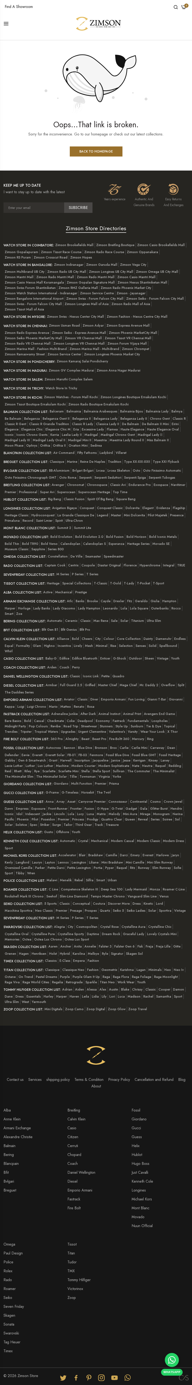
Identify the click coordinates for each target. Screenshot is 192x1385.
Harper (10, 608)
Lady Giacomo (64, 608)
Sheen (149, 658)
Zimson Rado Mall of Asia (130, 304)
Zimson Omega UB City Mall (157, 271)
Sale (114, 620)
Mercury (138, 738)
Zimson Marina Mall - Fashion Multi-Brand (36, 348)
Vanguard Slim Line (142, 896)
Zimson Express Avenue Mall (128, 325)
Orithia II (59, 445)
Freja (149, 946)
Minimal (101, 645)
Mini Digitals (53, 1009)
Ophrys (31, 445)
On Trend (25, 976)
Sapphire (38, 549)
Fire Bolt (74, 1208)
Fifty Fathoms (87, 452)
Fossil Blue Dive (117, 755)
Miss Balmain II (158, 440)
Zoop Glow (117, 1009)
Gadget (131, 808)
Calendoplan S (94, 543)
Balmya (176, 411)
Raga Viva (12, 982)
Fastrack (119, 720)
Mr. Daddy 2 (149, 685)
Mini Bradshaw (112, 862)
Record (27, 520)
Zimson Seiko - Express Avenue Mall (79, 332)
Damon (178, 989)
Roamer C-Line (174, 889)
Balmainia (73, 411)
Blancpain (11, 1163)
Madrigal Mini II (79, 440)
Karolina (79, 953)
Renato (79, 706)
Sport (9, 848)
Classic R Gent (15, 424)
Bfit (6, 1172)
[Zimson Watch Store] (98, 23)
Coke (71, 720)
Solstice (21, 824)
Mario (53, 706)
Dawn (9, 808)
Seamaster (93, 556)
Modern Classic (148, 840)
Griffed (90, 685)
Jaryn (175, 855)
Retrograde (74, 982)
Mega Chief (128, 685)
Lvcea (100, 470)
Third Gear (83, 824)
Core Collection (129, 638)
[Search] (176, 7)
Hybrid (65, 953)
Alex (103, 989)
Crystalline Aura (133, 926)
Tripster (26, 731)
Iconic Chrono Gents (32, 434)
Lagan (141, 969)
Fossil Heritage (170, 755)
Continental (138, 801)
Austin (113, 989)
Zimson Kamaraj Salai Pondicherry (82, 361)
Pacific (9, 819)
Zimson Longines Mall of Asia (87, 304)
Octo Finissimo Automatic (162, 470)
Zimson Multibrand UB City (24, 271)
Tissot (72, 1244)
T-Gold (115, 583)
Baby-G (51, 658)
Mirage (145, 814)
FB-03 (82, 755)
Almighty (72, 738)
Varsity (133, 731)
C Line (53, 889)
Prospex (91, 910)
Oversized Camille (18, 867)
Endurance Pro (140, 484)
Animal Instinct (109, 713)
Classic (85, 620)
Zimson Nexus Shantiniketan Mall (142, 282)
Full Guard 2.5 (71, 685)
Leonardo (110, 608)
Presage (76, 910)
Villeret (121, 452)
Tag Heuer (12, 1342)
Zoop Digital (95, 1009)
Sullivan (119, 771)
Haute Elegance (132, 429)
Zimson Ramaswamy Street (25, 354)
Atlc (70, 601)
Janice (115, 760)
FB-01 (71, 755)
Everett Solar (55, 755)
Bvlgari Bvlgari (82, 470)
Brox (113, 747)
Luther (30, 765)
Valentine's (117, 731)
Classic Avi (118, 484)
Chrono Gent (160, 418)
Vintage (162, 658)
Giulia (155, 601)
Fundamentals (138, 720)
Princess (78, 819)
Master (116, 515)
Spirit (59, 520)
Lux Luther (45, 765)
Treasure (112, 824)
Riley (27, 771)
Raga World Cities (35, 982)
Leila (85, 996)
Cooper (164, 989)
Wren (31, 873)
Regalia (57, 982)
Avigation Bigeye (64, 508)
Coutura (99, 903)
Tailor (68, 824)
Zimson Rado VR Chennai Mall (28, 343)
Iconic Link (91, 676)
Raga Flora (121, 976)
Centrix (73, 565)
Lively (78, 645)
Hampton (169, 601)
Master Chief (107, 685)
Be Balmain (13, 418)
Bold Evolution (61, 536)
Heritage (53, 583)
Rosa (90, 706)
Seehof (51, 896)
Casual (39, 720)
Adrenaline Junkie (64, 713)
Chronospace (97, 484)
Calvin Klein (76, 1119)
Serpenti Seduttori (107, 477)
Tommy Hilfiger (79, 1280)
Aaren (53, 946)
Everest (148, 855)
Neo (167, 969)
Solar (124, 620)
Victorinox (75, 1288)
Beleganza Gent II (56, 418)
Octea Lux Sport (77, 939)
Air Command (63, 452)
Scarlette (48, 771)
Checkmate (55, 720)
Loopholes (159, 720)
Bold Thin (12, 543)
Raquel (160, 765)
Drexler (118, 601)
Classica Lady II (107, 424)
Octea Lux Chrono (48, 939)
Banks (80, 601)
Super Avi (47, 492)
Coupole (88, 565)
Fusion (89, 808)
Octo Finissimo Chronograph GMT (30, 477)
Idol (19, 814)
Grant (53, 760)
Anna (50, 801)
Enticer (105, 658)
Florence (130, 565)
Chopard (74, 1154)
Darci (124, 855)
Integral (168, 565)
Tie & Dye (153, 726)
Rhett (18, 771)
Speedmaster (114, 556)
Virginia (104, 776)
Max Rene (100, 620)
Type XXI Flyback (166, 461)
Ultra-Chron (74, 520)
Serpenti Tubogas (162, 477)
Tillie (73, 776)
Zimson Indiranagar (68, 264)
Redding (175, 765)
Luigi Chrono (36, 706)
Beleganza (32, 418)
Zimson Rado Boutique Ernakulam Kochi (98, 404)
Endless (180, 638)
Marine (72, 461)
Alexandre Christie (18, 1137)
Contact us (15, 1079)
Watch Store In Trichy (61, 388)
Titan (71, 1253)
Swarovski (11, 1333)
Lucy (80, 814)
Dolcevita (133, 508)
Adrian (67, 989)
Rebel (78, 880)
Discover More (119, 903)
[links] (64, 1377)
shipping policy (58, 1079)
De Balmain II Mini (155, 424)
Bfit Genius (69, 629)
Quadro (118, 676)
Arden (52, 667)
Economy (103, 720)
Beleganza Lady (106, 418)
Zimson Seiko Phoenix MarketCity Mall (33, 338)
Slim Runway (161, 867)
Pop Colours (38, 726)
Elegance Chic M (57, 429)
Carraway (157, 747)
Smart (9, 613)
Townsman (88, 776)
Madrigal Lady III (17, 440)
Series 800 (56, 549)
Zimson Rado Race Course (104, 252)
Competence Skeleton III (79, 889)
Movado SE (161, 543)
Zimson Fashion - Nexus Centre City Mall (137, 316)
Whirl (9, 651)
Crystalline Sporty (71, 934)
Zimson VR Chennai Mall (83, 338)
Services (35, 1079)
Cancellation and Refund (154, 1079)
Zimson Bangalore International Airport (34, 298)
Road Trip (70, 726)
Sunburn (137, 726)
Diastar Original (109, 565)
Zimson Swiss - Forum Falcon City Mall (94, 298)
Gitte (177, 946)
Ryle (105, 953)
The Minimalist (163, 771)
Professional (28, 492)
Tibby (20, 873)
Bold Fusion (115, 536)
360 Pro (57, 738)
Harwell (66, 760)
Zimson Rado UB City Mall (66, 271)
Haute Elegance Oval (163, 429)
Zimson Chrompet (135, 348)
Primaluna (12, 520)
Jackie (47, 814)
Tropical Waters (46, 731)
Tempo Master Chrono (108, 896)
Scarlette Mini (68, 771)
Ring (150, 738)
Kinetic (148, 903)
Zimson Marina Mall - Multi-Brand (94, 348)
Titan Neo (107, 982)
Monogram (161, 814)
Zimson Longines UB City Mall (111, 271)
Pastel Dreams (46, 976)
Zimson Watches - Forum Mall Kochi (71, 397)
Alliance (63, 638)
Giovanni (175, 699)
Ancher (65, 946)
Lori (112, 996)
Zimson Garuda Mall (101, 264)
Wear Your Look (152, 731)
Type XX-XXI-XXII (137, 461)
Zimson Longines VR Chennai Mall (79, 343)
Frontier (76, 808)
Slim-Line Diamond (74, 896)
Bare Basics (13, 720)
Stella (85, 771)
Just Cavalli (140, 1172)
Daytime (93, 934)
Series (155, 819)
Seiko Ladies (136, 910)
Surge (56, 824)
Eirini (175, 424)
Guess (137, 1137)
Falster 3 (105, 946)
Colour (108, 638)
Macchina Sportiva (18, 910)
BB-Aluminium (59, 470)
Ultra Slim (154, 620)
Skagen (9, 1315)
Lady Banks (41, 608)
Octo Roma (67, 477)
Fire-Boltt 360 (119, 738)
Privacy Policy (119, 1079)
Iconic (9, 434)
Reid (8, 771)
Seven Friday (14, 1306)
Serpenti (85, 477)
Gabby (10, 760)
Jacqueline (100, 760)
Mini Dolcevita (134, 515)
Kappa (10, 706)
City (98, 638)
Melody (114, 814)
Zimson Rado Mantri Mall (55, 277)
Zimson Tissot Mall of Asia (24, 309)
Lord (159, 903)
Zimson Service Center (64, 354)
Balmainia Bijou (131, 411)
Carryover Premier (92, 801)
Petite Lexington (79, 867)
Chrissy (137, 989)
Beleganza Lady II (133, 418)
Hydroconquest (43, 515)
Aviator (69, 699)
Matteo (65, 706)
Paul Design (13, 1253)
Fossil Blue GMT (144, 755)
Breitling (73, 1110)
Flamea (112, 429)
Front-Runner (57, 808)
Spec (33, 824)
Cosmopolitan (86, 926)
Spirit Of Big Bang (100, 499)
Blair (82, 855)
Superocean (66, 492)
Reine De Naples (92, 461)
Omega (9, 1244)
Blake (125, 989)
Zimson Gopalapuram (21, 252)
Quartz (105, 910)
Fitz (129, 601)
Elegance (11, 429)
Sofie (177, 867)
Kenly (9, 862)
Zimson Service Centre (97, 293)
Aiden (79, 989)
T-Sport (158, 583)
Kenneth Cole (142, 1181)
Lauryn (37, 862)
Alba (7, 1110)
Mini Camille (135, 862)
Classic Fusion (74, 499)
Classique (57, 461)
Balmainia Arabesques (100, 411)
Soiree (167, 819)
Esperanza (116, 543)
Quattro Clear (111, 819)
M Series (62, 574)
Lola (124, 608)
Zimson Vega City (133, 264)
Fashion (93, 960)
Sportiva (165, 910)
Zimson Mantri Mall (19, 277)
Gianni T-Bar (156, 699)
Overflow (168, 685)
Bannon (69, 747)
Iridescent (32, 814)
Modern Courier (83, 765)
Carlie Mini (139, 747)
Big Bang (54, 499)
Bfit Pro (85, 629)
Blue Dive (85, 747)
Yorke (117, 776)
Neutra (147, 765)
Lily (104, 996)
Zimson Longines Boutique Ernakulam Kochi (133, 397)
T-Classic (100, 583)
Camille (111, 855)
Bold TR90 (30, 543)
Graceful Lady (133, 934)
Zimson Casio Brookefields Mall (161, 245)
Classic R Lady (82, 424)
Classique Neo (73, 969)
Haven (74, 996)
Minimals (155, 969)
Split (181, 685)
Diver (94, 699)
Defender (12, 755)
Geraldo (141, 601)
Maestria (100, 440)
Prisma (114, 783)
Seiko (8, 1297)
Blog (181, 1079)
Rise (113, 645)
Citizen (72, 1137)
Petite (105, 676)
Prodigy (92, 819)
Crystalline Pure (43, 934)
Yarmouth (39, 1001)
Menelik (66, 880)
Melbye (93, 953)
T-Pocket (143, 583)
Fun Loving (136, 699)
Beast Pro (99, 738)
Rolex (8, 1271)
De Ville (76, 556)
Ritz (132, 867)
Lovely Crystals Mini (162, 934)
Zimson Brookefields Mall (74, 245)
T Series (92, 574)
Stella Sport (101, 771)
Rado (8, 1280)
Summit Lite (82, 527)
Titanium (137, 620)
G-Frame (52, 792)
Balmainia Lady (157, 411)
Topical (169, 726)
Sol (177, 819)
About (96, 1086)
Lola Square (139, 608)
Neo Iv (179, 969)
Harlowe (162, 855)
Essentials (33, 996)
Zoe (19, 613)
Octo (136, 470)
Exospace (161, 484)
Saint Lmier (44, 520)
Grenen (10, 953)
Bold (75, 638)
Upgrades (68, 731)
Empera (79, 960)
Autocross (53, 747)
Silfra (89, 880)
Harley (48, 996)
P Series (78, 574)
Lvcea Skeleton (118, 470)
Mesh (89, 645)
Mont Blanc (140, 1208)
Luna (90, 814)
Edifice (64, 658)
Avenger (58, 484)
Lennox (63, 862)
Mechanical (63, 592)
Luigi (20, 706)
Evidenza (163, 508)
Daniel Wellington (81, 1172)
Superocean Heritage (94, 492)
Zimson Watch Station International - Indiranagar (41, 293)
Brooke (92, 601)
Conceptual (81, 903)
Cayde (106, 601)
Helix (136, 1145)
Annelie (90, 946)
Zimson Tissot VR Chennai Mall (128, 338)
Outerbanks (160, 608)
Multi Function (81, 783)
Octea (26, 939)
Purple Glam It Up (86, 976)
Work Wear (126, 982)
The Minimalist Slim (19, 776)
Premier (10, 492)
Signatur (117, 953)
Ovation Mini (78, 445)
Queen (130, 819)
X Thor (172, 731)
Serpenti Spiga (135, 477)
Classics (51, 960)
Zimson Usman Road (64, 325)
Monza (155, 889)
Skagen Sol (134, 953)
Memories (12, 939)
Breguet (10, 1190)
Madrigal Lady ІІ (150, 434)
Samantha (163, 996)
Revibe (56, 726)
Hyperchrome (150, 565)
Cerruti (72, 1145)
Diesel (72, 1181)
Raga (106, 976)
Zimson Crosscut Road (50, 257)
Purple (65, 976)
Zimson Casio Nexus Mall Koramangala (34, 282)
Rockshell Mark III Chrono (24, 896)
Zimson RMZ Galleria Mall (78, 287)
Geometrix (109, 969)
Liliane (94, 862)
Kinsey (153, 760)
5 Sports (50, 903)
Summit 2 (64, 527)
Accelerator (67, 855)
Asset (71, 801)
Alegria (59, 926)
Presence (177, 515)
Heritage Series (138, 543)
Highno (49, 645)
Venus (164, 896)
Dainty (148, 638)
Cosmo (155, 801)
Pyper (109, 867)
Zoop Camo (74, 1009)
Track (99, 824)
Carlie (124, 747)
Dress (137, 903)
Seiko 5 (118, 910)
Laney (165, 760)
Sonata (9, 1324)
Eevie (26, 755)
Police (8, 1262)
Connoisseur (117, 801)
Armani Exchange (17, 1128)
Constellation (58, 556)
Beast (85, 738)
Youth (175, 658)
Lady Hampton (89, 608)
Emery (135, 855)
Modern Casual (122, 840)
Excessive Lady (93, 429)
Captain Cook (54, 565)
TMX (71, 1271)
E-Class (64, 960)
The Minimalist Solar (51, 776)
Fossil (136, 1110)
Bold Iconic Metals (163, 536)
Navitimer (178, 484)
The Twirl (104, 792)
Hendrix (176, 808)
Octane (10, 976)
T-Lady (129, 583)
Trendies (11, 731)
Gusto (48, 832)
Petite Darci (56, 867)
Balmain (9, 1145)
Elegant (148, 508)
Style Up (121, 726)
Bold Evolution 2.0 (89, 536)
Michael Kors (142, 1199)
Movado (138, 1217)
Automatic (54, 620)
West (25, 1001)
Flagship (179, 508)
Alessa (92, 989)
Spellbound (168, 645)
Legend (102, 515)
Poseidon (48, 819)
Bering (9, 1154)
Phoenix (23, 819)
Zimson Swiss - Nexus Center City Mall (75, 316)
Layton (50, 862)
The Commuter (138, 771)
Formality (23, 645)
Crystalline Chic (159, 926)
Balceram (57, 411)
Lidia (95, 996)
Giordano (61, 783)
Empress (22, 808)
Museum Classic (17, 549)
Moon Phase (14, 445)
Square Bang (125, 499)
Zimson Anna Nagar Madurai (118, 370)
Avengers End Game (159, 713)
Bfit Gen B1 (50, 629)
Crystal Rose (109, 926)
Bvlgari (9, 1181)
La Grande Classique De (75, 515)
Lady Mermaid (136, 889)
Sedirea (96, 445)
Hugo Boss (140, 1163)
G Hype (103, 808)
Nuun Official (142, 1225)
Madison (134, 996)
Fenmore (96, 755)
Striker (44, 824)
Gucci (136, 1128)
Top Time (120, 492)
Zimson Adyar (93, 325)
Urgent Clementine (92, 731)
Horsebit (87, 792)
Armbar (51, 685)
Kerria (54, 434)
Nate (135, 765)
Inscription (82, 760)
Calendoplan (70, 543)
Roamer (10, 1288)
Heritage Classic (17, 515)
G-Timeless (70, 792)
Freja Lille (163, 946)
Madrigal (91, 434)
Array (60, 801)
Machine (62, 765)
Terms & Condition (88, 1079)
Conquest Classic (110, 508)
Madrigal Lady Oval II (49, 440)
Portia (98, 867)
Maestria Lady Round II (127, 440)
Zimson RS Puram (18, 257)
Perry (76, 667)
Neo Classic (44, 910)
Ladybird (106, 452)
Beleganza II (81, 418)
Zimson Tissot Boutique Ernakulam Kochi (35, 404)
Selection (126, 645)
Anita (78, 946)
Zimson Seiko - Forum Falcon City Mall (155, 298)
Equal (9, 645)
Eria (76, 429)
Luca (121, 996)
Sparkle (91, 982)
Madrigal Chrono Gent (118, 434)
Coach (64, 667)
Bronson (101, 747)
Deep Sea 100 (111, 889)
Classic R (179, 418)
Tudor (72, 1262)
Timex (8, 1351)
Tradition (114, 461)
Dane (9, 996)
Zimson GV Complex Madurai (71, 370)
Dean (171, 747)
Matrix (101, 814)
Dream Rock (111, 934)
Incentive (64, 645)
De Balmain (130, 424)
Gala (143, 808)
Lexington (79, 862)
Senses (141, 645)
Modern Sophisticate (113, 765)
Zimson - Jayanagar (131, 293)
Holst (53, 953)
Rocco (176, 608)
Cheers (87, 638)
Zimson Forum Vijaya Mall (127, 343)
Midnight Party (15, 726)
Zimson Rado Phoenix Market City (126, 287)
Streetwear (89, 726)
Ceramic (71, 620)
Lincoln (59, 814)
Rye (37, 771)
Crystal (83, 840)
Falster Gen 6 (124, 946)
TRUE (181, 565)
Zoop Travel (137, 1009)
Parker (40, 867)
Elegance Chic (32, 429)
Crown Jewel (173, 801)
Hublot (137, 1154)
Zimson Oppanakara (142, 252)
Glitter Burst (159, 808)
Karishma (127, 969)
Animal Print (132, 713)
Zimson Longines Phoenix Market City (112, 354)
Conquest (87, 508)
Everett (37, 755)
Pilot (35, 819)
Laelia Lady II (72, 434)
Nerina (178, 814)
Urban (112, 880)
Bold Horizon (136, 536)
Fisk (140, 946)
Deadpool (85, 720)
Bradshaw (95, 855)
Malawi (52, 880)
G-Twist (117, 808)
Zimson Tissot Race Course (61, 252)
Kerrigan (139, 760)
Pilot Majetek (157, 515)
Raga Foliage (141, 976)
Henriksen (39, 953)
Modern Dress (173, 840)
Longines (139, 1190)
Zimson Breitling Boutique (115, 245)
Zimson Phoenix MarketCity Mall (133, 332)
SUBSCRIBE (78, 207)
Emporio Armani (113, 699)
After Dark (88, 713)
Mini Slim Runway (160, 862)
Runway (143, 867)
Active (47, 592)
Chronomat (75, 484)
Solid (152, 645)
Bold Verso (49, 543)
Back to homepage (96, 151)
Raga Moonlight (166, 976)
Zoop (71, 1297)
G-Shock (119, 658)
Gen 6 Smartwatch (32, 760)
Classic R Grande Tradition (49, 424)
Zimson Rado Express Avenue (27, 332)
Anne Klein (12, 1119)
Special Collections (76, 583)
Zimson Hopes (81, 257)
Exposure (38, 808)
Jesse (126, 760)
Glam (37, 645)
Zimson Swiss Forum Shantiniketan (30, 287)
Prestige (81, 592)
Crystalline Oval (17, 934)
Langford (22, 862)
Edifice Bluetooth (84, 658)
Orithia (45, 445)
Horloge (24, 608)
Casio (71, 1128)
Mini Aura (130, 814)
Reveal (143, 819)
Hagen (24, 953)
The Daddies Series (19, 692)
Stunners (106, 726)
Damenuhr (163, 638)
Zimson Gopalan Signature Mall (91, 282)
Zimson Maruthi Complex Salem (68, 379)
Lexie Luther (14, 765)
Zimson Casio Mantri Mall (136, 277)
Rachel (148, 996)
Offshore (62, 832)
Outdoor (135, 658)
